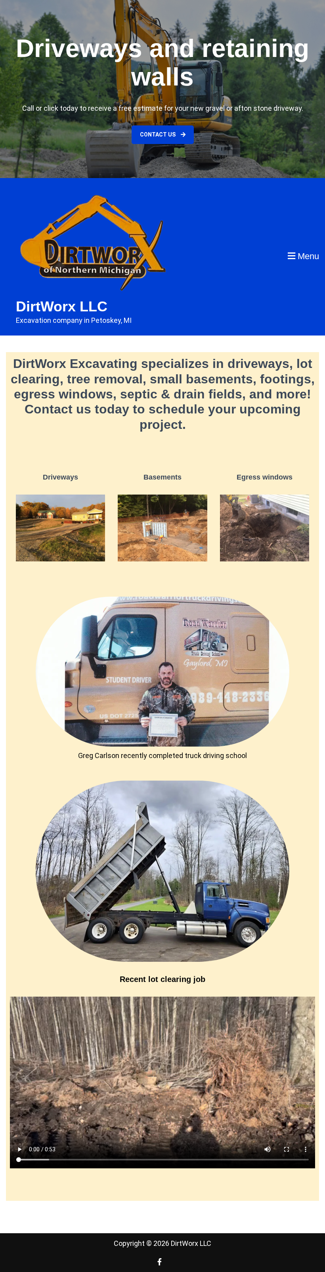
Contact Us (158, 134)
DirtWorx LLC (61, 306)
